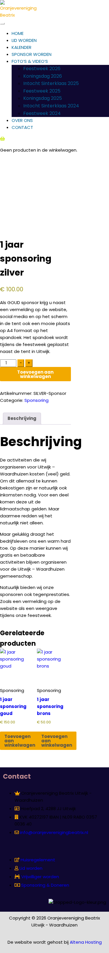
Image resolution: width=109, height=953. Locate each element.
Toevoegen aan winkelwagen (35, 374)
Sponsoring (36, 400)
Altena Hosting (86, 942)
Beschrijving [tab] (22, 418)
